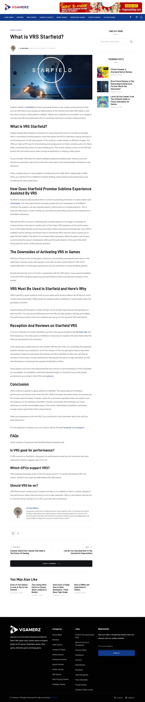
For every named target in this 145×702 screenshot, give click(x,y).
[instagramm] (137, 17)
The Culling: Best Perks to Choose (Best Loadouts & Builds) (39, 588)
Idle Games (56, 674)
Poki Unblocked (81, 680)
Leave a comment (50, 563)
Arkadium (79, 670)
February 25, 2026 (116, 75)
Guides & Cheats (58, 650)
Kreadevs (53, 698)
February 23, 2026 (116, 92)
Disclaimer (79, 655)
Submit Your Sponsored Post (84, 636)
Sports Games (58, 664)
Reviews (55, 640)
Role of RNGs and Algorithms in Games (81, 587)
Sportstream (80, 665)
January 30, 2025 (17, 593)
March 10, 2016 (38, 595)
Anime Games (57, 655)
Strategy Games (58, 684)
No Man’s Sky (81, 332)
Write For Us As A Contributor (82, 643)
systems (50, 376)
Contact (78, 660)
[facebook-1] (131, 17)
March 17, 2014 (59, 595)
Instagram (79, 427)
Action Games (57, 669)
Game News (57, 635)
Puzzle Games (81, 685)
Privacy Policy (80, 650)
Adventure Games (59, 659)
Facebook (67, 427)
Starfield (30, 107)
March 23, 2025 (80, 593)
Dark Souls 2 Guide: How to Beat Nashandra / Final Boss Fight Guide (61, 588)
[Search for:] (116, 42)
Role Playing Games (60, 679)
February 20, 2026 (116, 107)
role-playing (15, 203)
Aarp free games (81, 675)
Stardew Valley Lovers (84, 690)
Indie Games (57, 645)
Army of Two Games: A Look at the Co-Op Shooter (19, 587)
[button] (14, 533)
